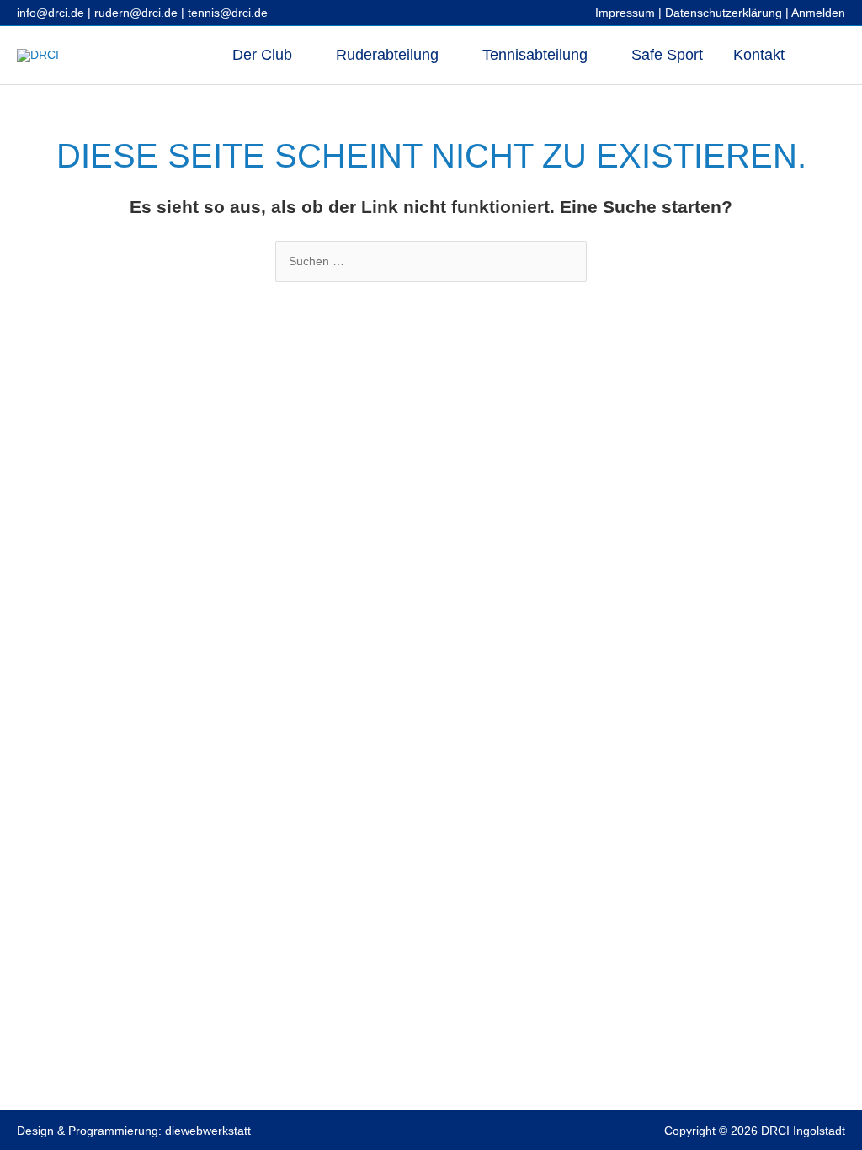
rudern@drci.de (136, 12)
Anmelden (818, 12)
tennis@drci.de (228, 12)
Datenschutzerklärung (723, 12)
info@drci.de (50, 12)
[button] (822, 55)
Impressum (625, 12)
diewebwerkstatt (208, 1130)
